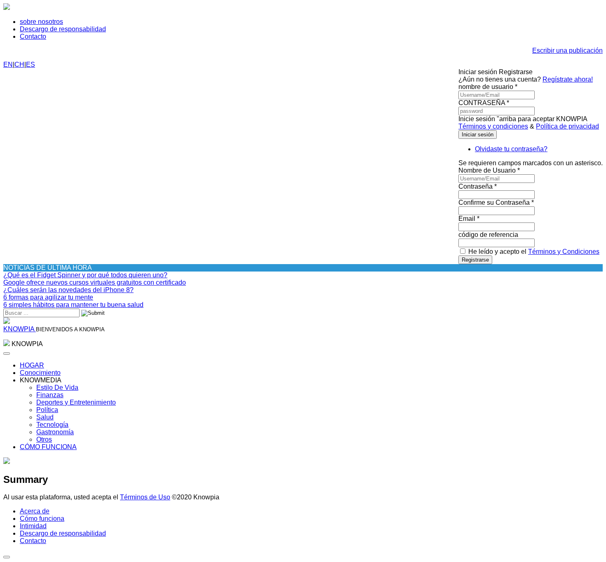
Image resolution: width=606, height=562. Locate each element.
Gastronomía (55, 432)
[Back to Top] (6, 557)
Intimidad (33, 525)
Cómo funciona (42, 518)
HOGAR (32, 365)
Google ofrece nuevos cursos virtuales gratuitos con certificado (94, 282)
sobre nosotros (41, 21)
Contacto (33, 36)
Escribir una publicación (567, 50)
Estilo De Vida (57, 387)
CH (19, 64)
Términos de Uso (145, 497)
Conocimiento (40, 372)
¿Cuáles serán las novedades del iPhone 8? (68, 289)
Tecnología (52, 424)
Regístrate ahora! (568, 79)
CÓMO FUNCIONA (48, 446)
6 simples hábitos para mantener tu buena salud (73, 304)
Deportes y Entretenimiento (76, 402)
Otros (44, 439)
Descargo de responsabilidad (63, 29)
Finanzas (49, 394)
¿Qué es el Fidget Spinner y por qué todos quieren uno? (85, 275)
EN (8, 64)
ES (30, 64)
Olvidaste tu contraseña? (511, 148)
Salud (45, 417)
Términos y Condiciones (563, 251)
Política (47, 409)
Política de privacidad (567, 126)
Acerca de (34, 511)
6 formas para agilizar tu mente (48, 297)
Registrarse (475, 260)
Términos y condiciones (493, 126)
